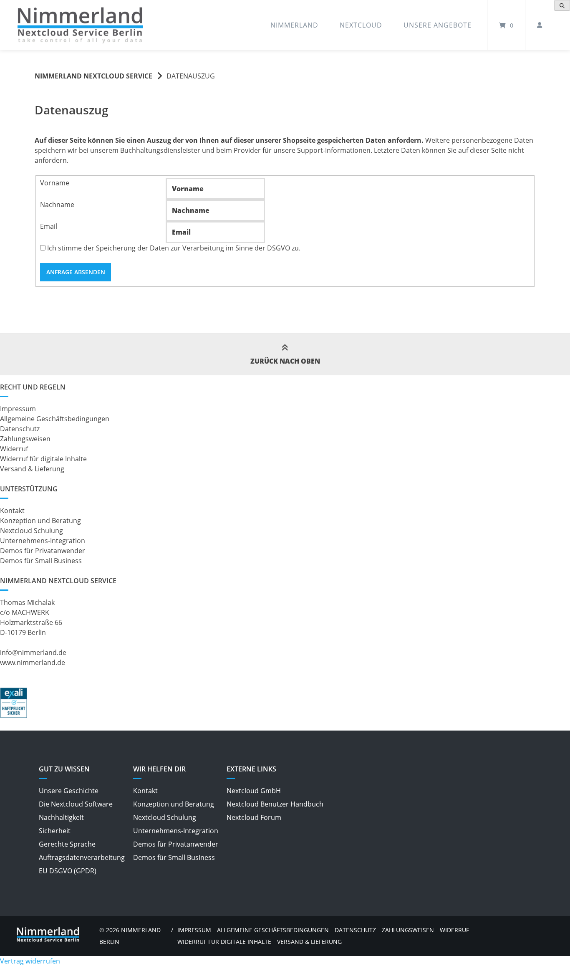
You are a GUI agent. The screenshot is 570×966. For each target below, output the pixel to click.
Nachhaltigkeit (61, 817)
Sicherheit (55, 830)
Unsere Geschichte (68, 790)
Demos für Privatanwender (42, 550)
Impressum (18, 408)
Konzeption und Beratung (40, 520)
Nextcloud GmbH (254, 790)
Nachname (57, 204)
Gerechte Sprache (67, 844)
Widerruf (14, 448)
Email (48, 226)
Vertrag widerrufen (30, 961)
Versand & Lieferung (32, 468)
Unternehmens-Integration (42, 540)
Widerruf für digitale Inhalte (43, 458)
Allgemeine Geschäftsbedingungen (54, 418)
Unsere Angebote (438, 25)
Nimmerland (294, 25)
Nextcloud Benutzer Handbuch (275, 804)
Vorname (54, 182)
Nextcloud (361, 25)
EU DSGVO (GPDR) (67, 870)
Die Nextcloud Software (76, 804)
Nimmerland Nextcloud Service (93, 76)
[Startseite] (80, 25)
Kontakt (12, 510)
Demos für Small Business (41, 560)
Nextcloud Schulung (31, 530)
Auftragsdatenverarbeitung (82, 857)
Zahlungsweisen (25, 438)
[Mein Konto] (539, 25)
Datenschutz (20, 428)
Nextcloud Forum (254, 817)
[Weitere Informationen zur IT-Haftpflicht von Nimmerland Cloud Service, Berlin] (13, 715)
